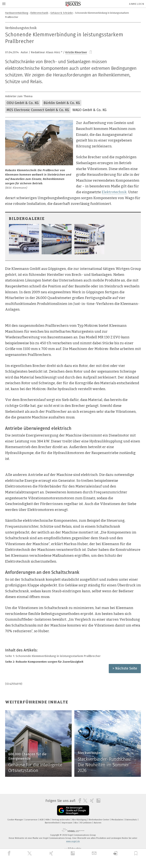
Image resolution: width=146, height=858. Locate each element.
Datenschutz (131, 819)
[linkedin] (73, 853)
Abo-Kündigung (79, 819)
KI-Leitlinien (86, 822)
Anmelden (136, 4)
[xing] (51, 853)
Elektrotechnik (114, 192)
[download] (115, 853)
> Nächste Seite (125, 668)
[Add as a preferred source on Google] (73, 810)
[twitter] (30, 853)
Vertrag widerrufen (61, 819)
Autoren (97, 822)
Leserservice (31, 819)
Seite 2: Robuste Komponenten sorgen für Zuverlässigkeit (44, 661)
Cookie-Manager (15, 819)
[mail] (94, 853)
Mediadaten (117, 819)
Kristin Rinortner (76, 52)
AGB (42, 819)
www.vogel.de (73, 841)
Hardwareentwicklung (16, 12)
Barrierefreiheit (52, 822)
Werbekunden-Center (99, 819)
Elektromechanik (39, 12)
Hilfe (47, 819)
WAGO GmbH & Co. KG (89, 110)
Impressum (67, 822)
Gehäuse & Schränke (61, 12)
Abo (76, 822)
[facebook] (9, 853)
